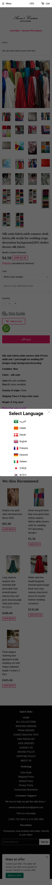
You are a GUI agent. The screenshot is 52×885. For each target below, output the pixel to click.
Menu (8, 3)
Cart (47, 3)
